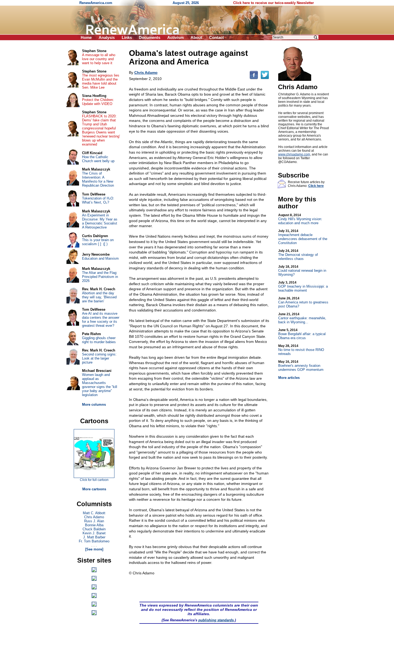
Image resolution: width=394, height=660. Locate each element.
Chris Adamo (94, 517)
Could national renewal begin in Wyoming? (302, 271)
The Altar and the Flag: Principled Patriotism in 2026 (100, 277)
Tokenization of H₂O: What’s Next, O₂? (98, 200)
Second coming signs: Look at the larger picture (99, 358)
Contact (216, 37)
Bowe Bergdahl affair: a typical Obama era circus (302, 334)
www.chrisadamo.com (294, 154)
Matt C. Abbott (94, 513)
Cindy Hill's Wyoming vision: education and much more (300, 219)
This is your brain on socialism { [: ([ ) (98, 242)
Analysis (107, 37)
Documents (149, 37)
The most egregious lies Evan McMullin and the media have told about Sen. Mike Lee (100, 81)
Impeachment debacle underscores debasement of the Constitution (302, 237)
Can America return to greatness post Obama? (303, 302)
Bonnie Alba (94, 525)
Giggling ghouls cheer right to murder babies (99, 340)
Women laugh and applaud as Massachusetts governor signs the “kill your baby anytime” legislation (99, 385)
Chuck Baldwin (94, 529)
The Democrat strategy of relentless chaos (298, 255)
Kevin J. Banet (94, 533)
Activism (175, 37)
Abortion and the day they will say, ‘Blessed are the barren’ (99, 297)
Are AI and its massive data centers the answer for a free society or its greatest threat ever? (100, 319)
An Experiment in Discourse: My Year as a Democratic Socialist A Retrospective (99, 221)
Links (127, 37)
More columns (94, 404)
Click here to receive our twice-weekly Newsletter (273, 3)
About (196, 37)
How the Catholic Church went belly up (98, 159)
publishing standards (216, 620)
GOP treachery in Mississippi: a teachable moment (303, 286)
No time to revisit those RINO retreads (301, 350)
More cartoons (94, 489)
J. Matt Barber (94, 537)
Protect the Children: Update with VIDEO (98, 102)
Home (86, 37)
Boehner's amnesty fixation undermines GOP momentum (301, 366)
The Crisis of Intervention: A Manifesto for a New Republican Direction (98, 179)
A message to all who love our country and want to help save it (98, 59)
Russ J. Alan (94, 521)
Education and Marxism (100, 258)
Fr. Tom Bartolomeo (94, 541)
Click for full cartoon (94, 480)
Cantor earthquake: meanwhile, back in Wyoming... (302, 318)
